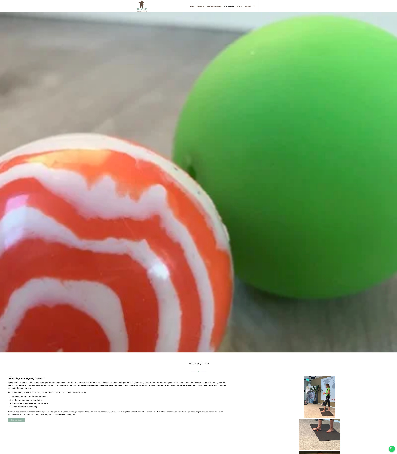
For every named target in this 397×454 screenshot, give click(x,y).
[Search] (254, 6)
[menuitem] (192, 6)
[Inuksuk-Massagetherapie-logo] (141, 6)
